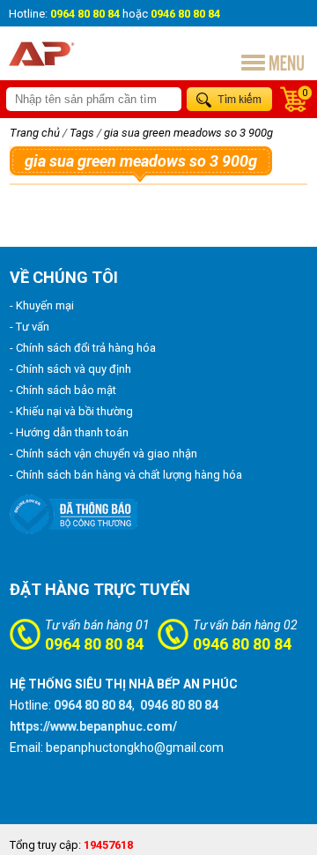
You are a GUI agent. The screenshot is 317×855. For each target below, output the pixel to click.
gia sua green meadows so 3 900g (188, 132)
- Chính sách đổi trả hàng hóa (83, 347)
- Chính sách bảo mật (63, 390)
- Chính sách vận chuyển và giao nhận (103, 453)
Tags (82, 132)
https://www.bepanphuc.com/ (93, 726)
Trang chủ (35, 132)
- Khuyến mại (42, 305)
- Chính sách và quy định (70, 368)
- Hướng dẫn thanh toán (69, 432)
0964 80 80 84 (94, 644)
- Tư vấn (29, 326)
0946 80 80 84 (242, 644)
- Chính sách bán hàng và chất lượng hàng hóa (126, 474)
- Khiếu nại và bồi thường (71, 411)
